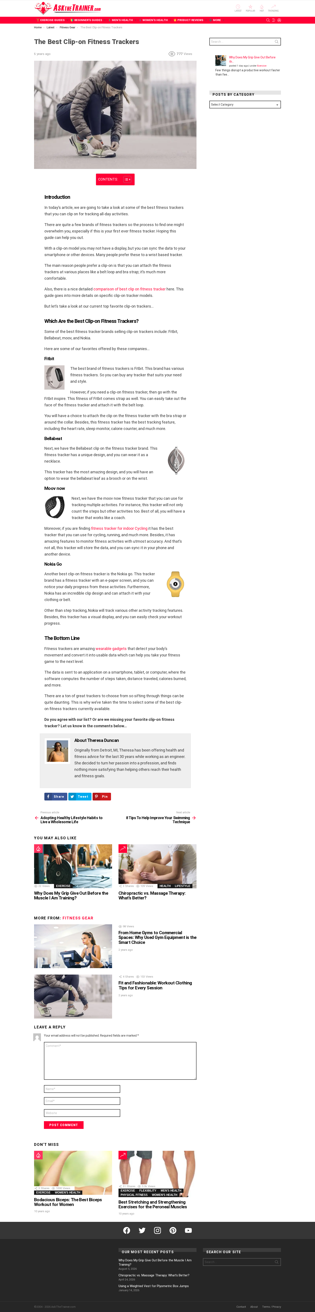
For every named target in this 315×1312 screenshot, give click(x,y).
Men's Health (171, 1190)
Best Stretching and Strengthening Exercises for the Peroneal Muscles (152, 1204)
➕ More (215, 20)
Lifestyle (182, 886)
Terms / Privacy (271, 1306)
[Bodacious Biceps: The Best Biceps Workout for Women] (73, 1173)
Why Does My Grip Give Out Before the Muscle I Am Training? (71, 895)
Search (276, 42)
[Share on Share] (36, 197)
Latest (238, 11)
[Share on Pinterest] (36, 191)
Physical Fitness (134, 1195)
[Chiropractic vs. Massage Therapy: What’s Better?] (157, 866)
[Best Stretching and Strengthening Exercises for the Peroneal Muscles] (157, 1174)
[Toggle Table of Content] (125, 179)
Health (165, 886)
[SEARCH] (268, 20)
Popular (250, 11)
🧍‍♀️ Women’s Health (153, 20)
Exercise (63, 886)
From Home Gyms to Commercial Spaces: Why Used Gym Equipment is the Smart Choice (157, 937)
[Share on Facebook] (36, 179)
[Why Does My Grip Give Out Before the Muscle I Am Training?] (73, 866)
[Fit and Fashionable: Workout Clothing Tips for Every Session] (73, 997)
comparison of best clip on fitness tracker (129, 289)
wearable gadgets (111, 648)
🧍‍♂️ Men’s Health (120, 20)
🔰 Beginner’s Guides (86, 20)
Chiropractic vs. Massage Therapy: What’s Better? (152, 895)
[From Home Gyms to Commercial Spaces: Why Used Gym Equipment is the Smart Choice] (73, 946)
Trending (273, 11)
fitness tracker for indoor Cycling (119, 528)
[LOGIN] (279, 20)
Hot (262, 11)
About (254, 1306)
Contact (241, 1306)
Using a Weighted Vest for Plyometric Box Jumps (153, 1286)
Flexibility (147, 1190)
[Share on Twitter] (36, 185)
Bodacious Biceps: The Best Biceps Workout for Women (68, 1202)
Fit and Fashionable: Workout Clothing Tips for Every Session (155, 985)
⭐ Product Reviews (188, 20)
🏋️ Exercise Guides (50, 20)
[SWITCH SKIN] (273, 20)
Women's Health (67, 1192)
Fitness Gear (78, 918)
